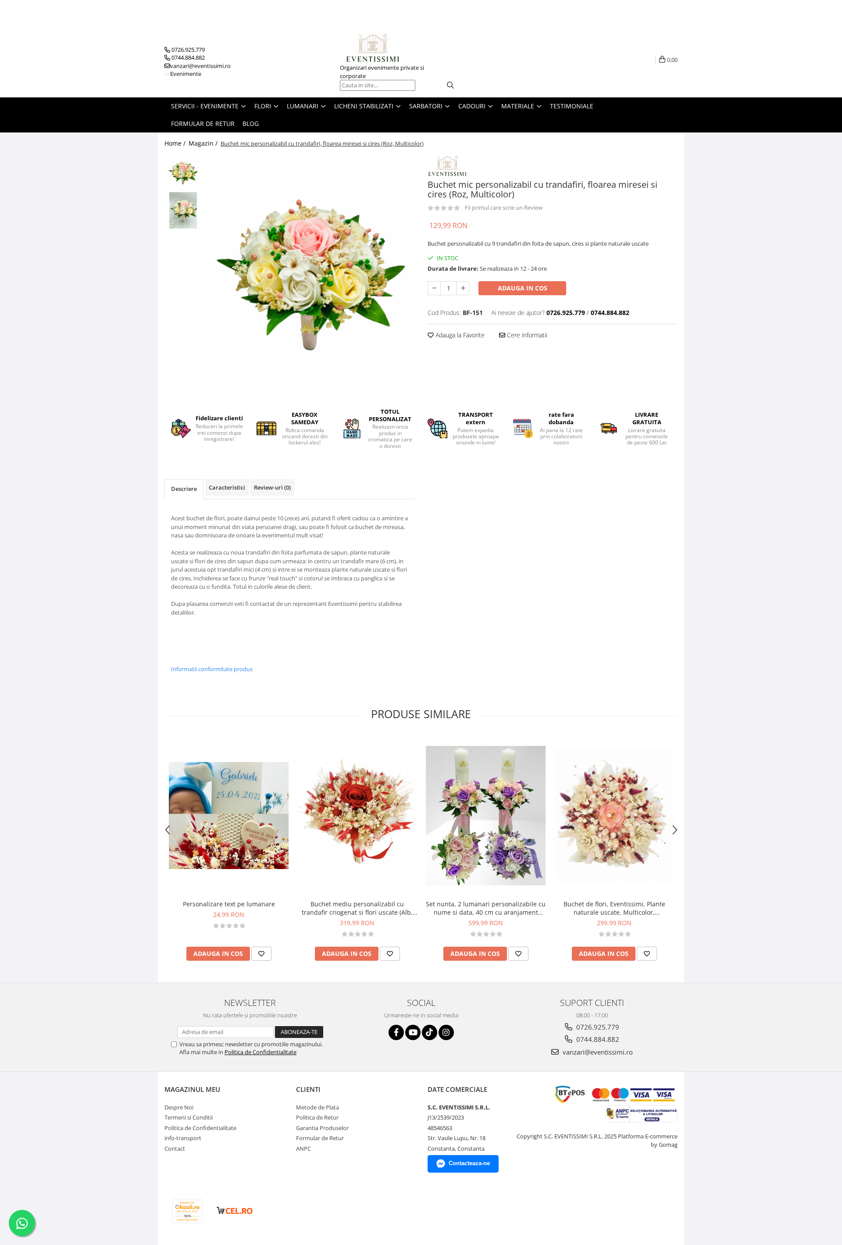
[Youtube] (413, 1032)
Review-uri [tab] (272, 487)
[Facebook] (396, 1032)
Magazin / (204, 143)
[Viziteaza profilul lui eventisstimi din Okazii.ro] (187, 1211)
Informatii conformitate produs (212, 669)
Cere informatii (526, 335)
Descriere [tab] (184, 489)
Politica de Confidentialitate (260, 1052)
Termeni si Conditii (188, 1117)
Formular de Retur (203, 123)
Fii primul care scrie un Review (503, 207)
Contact (174, 1148)
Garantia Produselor (322, 1128)
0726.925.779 (596, 1027)
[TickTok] (429, 1032)
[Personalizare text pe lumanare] (229, 815)
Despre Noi (178, 1107)
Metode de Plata (317, 1107)
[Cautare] (450, 85)
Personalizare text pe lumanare (229, 904)
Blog (251, 123)
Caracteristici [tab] (227, 487)
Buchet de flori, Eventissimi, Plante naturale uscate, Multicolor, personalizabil (614, 908)
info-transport (182, 1138)
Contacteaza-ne (469, 1163)
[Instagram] (446, 1032)
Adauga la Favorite (459, 335)
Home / (175, 143)
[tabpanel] (310, 277)
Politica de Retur (317, 1117)
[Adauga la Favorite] (261, 954)
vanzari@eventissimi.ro (597, 1052)
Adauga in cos (522, 288)
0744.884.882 (596, 1039)
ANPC (303, 1148)
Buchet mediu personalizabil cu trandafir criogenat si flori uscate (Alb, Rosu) (357, 908)
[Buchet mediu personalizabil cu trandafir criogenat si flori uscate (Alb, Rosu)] (357, 816)
